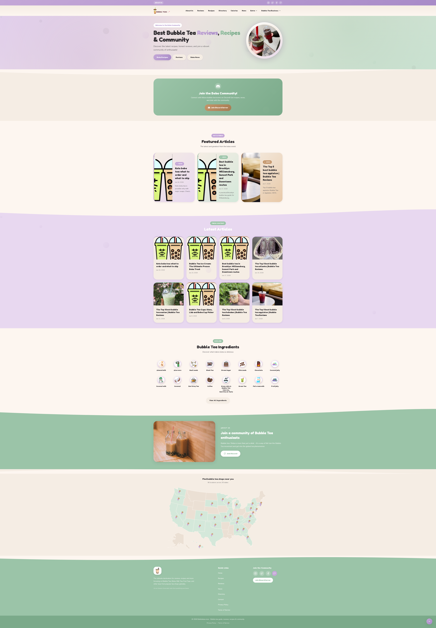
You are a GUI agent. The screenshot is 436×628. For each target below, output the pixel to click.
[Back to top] (429, 621)
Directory (223, 11)
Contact (221, 599)
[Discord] (280, 3)
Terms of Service (224, 610)
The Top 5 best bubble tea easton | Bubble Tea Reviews (168, 312)
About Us (158, 3)
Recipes (211, 11)
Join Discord (232, 454)
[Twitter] (272, 3)
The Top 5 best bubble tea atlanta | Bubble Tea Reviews (267, 266)
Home (220, 573)
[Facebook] (276, 3)
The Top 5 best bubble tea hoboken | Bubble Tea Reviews (234, 312)
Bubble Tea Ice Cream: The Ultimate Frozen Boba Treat (200, 266)
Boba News (195, 57)
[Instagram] (268, 3)
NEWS (180, 164)
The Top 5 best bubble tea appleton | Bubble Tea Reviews (271, 173)
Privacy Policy (223, 604)
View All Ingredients (218, 400)
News (244, 11)
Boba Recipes (162, 57)
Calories (234, 11)
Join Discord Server (219, 108)
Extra (252, 11)
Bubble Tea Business (269, 11)
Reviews (200, 11)
